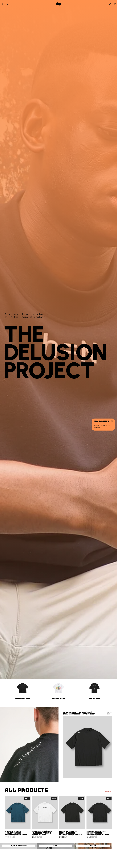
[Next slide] (109, 746)
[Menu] (2, 4)
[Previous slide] (66, 746)
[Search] (7, 4)
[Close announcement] (112, 421)
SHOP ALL (108, 792)
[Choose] (109, 774)
